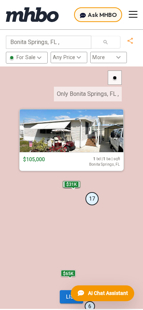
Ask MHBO (102, 14)
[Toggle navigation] (133, 14)
